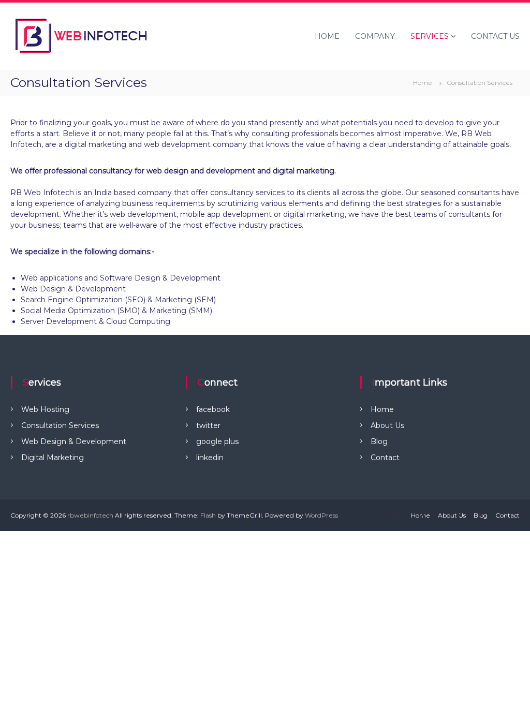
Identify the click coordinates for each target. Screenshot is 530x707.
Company (375, 36)
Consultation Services (60, 425)
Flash (208, 515)
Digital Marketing (52, 457)
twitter (208, 425)
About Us (387, 425)
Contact (385, 457)
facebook (213, 409)
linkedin (210, 457)
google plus (217, 441)
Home (327, 36)
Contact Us (495, 36)
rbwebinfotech (90, 515)
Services (429, 36)
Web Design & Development (73, 441)
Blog (379, 441)
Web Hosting (45, 409)
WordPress (321, 515)
